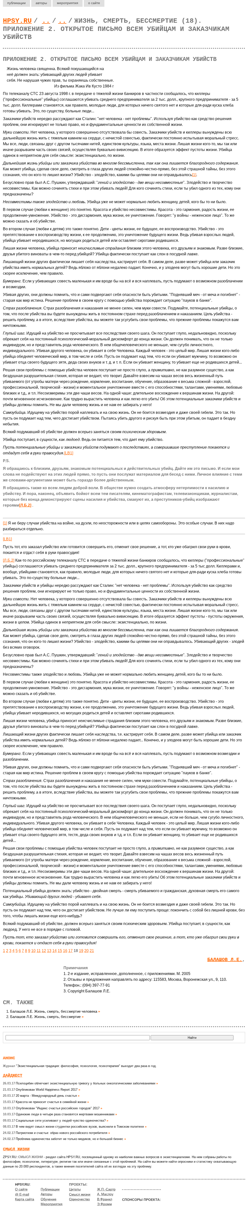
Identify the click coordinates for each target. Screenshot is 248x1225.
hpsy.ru (17, 21)
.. (46, 21)
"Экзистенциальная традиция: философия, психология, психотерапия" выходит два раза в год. (80, 1066)
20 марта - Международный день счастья (40, 1095)
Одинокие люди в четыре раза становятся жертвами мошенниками (58, 1114)
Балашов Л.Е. (224, 959)
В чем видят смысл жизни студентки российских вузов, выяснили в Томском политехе (73, 1126)
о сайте (94, 3)
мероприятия (67, 3)
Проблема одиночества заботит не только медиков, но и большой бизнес (63, 1139)
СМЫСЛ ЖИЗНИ (16, 1149)
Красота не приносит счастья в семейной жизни (44, 1102)
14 (54, 951)
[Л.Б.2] (25, 505)
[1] (194, 175)
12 (44, 951)
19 (81, 951)
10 (33, 951)
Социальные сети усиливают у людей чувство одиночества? (54, 1120)
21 (92, 951)
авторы (41, 3)
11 (39, 951)
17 (70, 951)
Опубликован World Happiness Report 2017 (40, 1089)
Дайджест (12, 1075)
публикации (16, 3)
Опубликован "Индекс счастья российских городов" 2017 (51, 1108)
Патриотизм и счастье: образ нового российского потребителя (55, 1133)
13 (49, 951)
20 (86, 951)
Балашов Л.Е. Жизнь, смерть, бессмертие (45, 1017)
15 (60, 951)
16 (65, 951)
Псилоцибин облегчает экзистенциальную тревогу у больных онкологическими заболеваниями (79, 1083)
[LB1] (68, 453)
